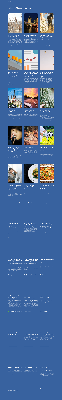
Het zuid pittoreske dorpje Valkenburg (30, 36)
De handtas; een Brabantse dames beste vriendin (14, 333)
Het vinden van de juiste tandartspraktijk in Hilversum (15, 148)
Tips (35, 334)
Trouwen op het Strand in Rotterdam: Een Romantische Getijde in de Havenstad (46, 37)
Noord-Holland (11, 151)
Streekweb (9, 1)
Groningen (20, 263)
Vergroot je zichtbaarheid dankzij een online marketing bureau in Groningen (15, 260)
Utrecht (20, 300)
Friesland (20, 227)
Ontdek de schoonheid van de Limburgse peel (14, 36)
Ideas (51, 334)
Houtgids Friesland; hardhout (47, 259)
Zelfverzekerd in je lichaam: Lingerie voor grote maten (14, 186)
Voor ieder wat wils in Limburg (13, 110)
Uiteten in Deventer (28, 147)
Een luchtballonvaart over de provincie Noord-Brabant (46, 73)
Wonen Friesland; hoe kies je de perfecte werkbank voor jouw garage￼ (31, 260)
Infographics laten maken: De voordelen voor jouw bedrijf (31, 73)
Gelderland (36, 149)
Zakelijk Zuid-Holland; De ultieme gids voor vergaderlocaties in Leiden (30, 297)
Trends (37, 334)
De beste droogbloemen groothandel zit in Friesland (30, 224)
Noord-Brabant (42, 76)
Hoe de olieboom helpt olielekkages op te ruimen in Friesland (15, 225)
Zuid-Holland (36, 300)
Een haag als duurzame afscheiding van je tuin (45, 110)
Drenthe (51, 227)
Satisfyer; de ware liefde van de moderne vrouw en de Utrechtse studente (15, 297)
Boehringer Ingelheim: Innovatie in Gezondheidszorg (13, 74)
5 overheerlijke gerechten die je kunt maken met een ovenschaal (47, 187)
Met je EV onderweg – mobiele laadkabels (29, 110)
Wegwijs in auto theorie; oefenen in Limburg (45, 296)
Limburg (20, 38)
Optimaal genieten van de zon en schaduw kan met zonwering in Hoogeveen (46, 225)
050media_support (15, 38)
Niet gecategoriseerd (42, 40)
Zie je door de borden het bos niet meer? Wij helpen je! (30, 187)
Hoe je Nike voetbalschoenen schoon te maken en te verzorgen (47, 149)
